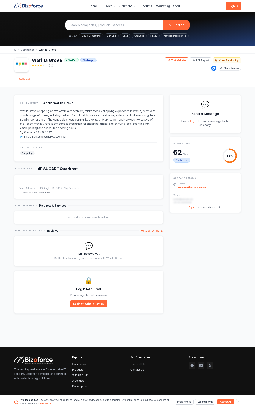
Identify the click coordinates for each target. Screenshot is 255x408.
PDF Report (202, 60)
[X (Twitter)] (210, 365)
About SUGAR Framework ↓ (37, 192)
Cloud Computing (91, 35)
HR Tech (106, 6)
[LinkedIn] (201, 365)
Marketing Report (168, 6)
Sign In (233, 6)
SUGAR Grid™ (80, 375)
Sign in (192, 207)
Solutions (125, 6)
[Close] (238, 401)
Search (179, 25)
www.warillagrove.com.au (192, 187)
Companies (28, 49)
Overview (24, 79)
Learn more (44, 403)
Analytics (139, 35)
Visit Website (178, 60)
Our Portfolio (138, 364)
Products (145, 6)
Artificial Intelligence (175, 35)
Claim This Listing (229, 60)
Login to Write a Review (88, 303)
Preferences (184, 401)
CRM (125, 35)
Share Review (231, 68)
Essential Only (205, 401)
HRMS (153, 35)
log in (193, 121)
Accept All (225, 401)
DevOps (111, 35)
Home (92, 6)
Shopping (27, 153)
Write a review (149, 230)
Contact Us (137, 369)
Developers (79, 386)
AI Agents (78, 380)
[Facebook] (213, 68)
